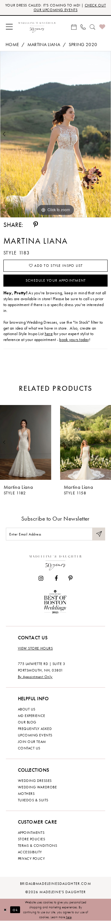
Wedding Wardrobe (37, 787)
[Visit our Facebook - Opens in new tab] (56, 578)
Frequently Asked (35, 729)
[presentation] (25, 442)
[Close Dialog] (5, 910)
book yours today (74, 339)
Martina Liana (43, 44)
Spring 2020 (83, 44)
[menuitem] (9, 26)
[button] (9, 26)
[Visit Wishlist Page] (102, 26)
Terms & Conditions (37, 845)
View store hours (35, 648)
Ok (15, 910)
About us (26, 709)
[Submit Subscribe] (98, 534)
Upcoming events (35, 735)
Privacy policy (31, 858)
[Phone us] (83, 27)
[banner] (37, 26)
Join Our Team (32, 742)
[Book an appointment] (73, 27)
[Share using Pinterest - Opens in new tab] (35, 224)
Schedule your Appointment (56, 280)
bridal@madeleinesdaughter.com (55, 883)
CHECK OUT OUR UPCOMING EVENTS (70, 7)
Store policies (31, 839)
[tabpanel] (55, 134)
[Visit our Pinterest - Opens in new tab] (70, 578)
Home (12, 44)
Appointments (31, 832)
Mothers (26, 793)
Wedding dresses (35, 780)
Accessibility (30, 852)
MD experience (31, 716)
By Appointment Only (35, 677)
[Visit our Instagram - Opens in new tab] (41, 578)
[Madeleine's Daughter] (56, 561)
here (49, 333)
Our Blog (27, 722)
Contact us (29, 748)
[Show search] (92, 27)
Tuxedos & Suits (33, 800)
